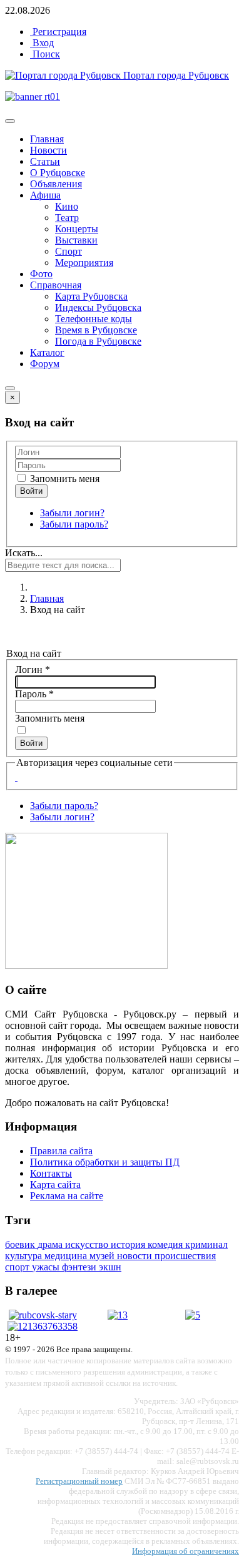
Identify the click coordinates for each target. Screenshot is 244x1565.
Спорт (68, 251)
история (129, 1244)
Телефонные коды (93, 318)
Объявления (56, 184)
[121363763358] (43, 1326)
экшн (110, 1267)
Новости (48, 150)
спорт (18, 1267)
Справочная (55, 285)
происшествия (185, 1255)
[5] (192, 1315)
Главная (47, 139)
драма (51, 1244)
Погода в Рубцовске (98, 341)
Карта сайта (55, 1184)
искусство (88, 1244)
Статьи (45, 161)
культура (24, 1255)
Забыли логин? (72, 513)
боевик (21, 1244)
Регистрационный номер (79, 1481)
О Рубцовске (57, 172)
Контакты (51, 1173)
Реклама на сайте (66, 1195)
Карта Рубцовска (91, 296)
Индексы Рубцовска (98, 307)
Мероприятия (84, 262)
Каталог (47, 352)
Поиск (45, 54)
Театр (67, 217)
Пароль (34, 694)
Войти (31, 743)
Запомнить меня (63, 478)
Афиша (45, 195)
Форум (44, 363)
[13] (118, 1315)
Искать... (24, 552)
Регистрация (58, 31)
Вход (42, 42)
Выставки (76, 240)
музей (103, 1255)
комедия (166, 1244)
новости (136, 1255)
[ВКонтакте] (16, 777)
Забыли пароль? (74, 524)
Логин (32, 669)
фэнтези (80, 1267)
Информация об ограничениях (185, 1551)
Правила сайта (61, 1151)
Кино (66, 206)
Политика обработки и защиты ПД (105, 1162)
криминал (206, 1244)
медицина (66, 1255)
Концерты (76, 228)
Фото (41, 273)
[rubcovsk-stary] (43, 1315)
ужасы (47, 1267)
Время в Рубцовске (96, 330)
